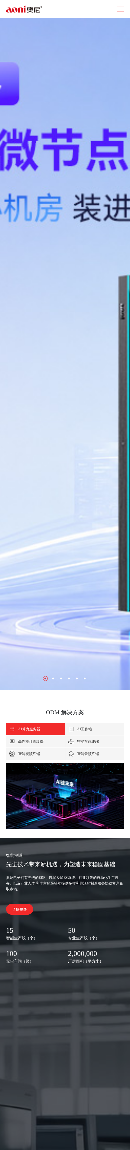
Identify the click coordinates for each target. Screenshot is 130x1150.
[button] (45, 678)
